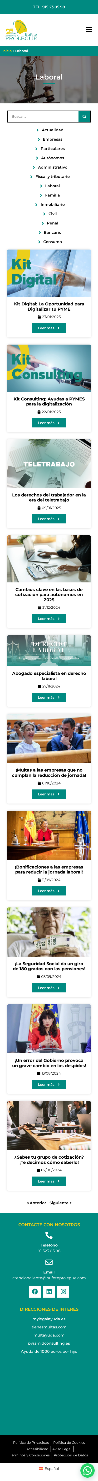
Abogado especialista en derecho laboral (49, 676)
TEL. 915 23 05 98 (49, 7)
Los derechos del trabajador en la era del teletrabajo (49, 497)
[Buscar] (84, 116)
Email (49, 1272)
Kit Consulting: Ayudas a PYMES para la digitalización (49, 401)
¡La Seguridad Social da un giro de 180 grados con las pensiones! (49, 966)
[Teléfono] (49, 1235)
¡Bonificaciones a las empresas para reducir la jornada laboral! (49, 869)
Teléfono (49, 1245)
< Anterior (36, 1203)
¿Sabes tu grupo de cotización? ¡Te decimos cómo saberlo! (49, 1160)
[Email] (49, 1262)
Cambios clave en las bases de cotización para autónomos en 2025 (49, 594)
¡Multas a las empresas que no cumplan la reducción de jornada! (49, 772)
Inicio (7, 51)
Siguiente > (60, 1203)
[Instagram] (63, 1292)
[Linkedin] (49, 1292)
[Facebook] (35, 1292)
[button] (88, 30)
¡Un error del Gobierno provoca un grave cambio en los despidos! (49, 1063)
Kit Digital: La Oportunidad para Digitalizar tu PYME (49, 306)
